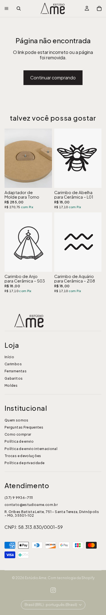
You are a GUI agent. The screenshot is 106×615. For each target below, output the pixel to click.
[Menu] (6, 8)
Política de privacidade (24, 463)
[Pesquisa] (18, 8)
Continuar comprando (53, 78)
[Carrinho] (99, 8)
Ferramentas (16, 371)
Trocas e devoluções (23, 456)
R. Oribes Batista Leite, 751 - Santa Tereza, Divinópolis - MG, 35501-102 (52, 514)
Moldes (11, 385)
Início (9, 357)
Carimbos (13, 364)
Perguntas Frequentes (24, 427)
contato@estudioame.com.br (31, 505)
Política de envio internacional (31, 449)
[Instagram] (53, 590)
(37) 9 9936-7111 (19, 498)
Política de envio (19, 441)
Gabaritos (14, 378)
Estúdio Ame (35, 578)
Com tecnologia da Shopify (71, 578)
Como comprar (18, 434)
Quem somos (17, 420)
